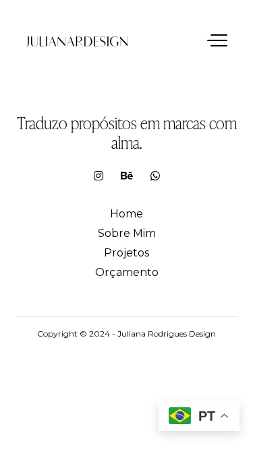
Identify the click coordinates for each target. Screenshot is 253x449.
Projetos (126, 252)
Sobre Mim (127, 233)
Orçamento (127, 272)
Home (126, 213)
